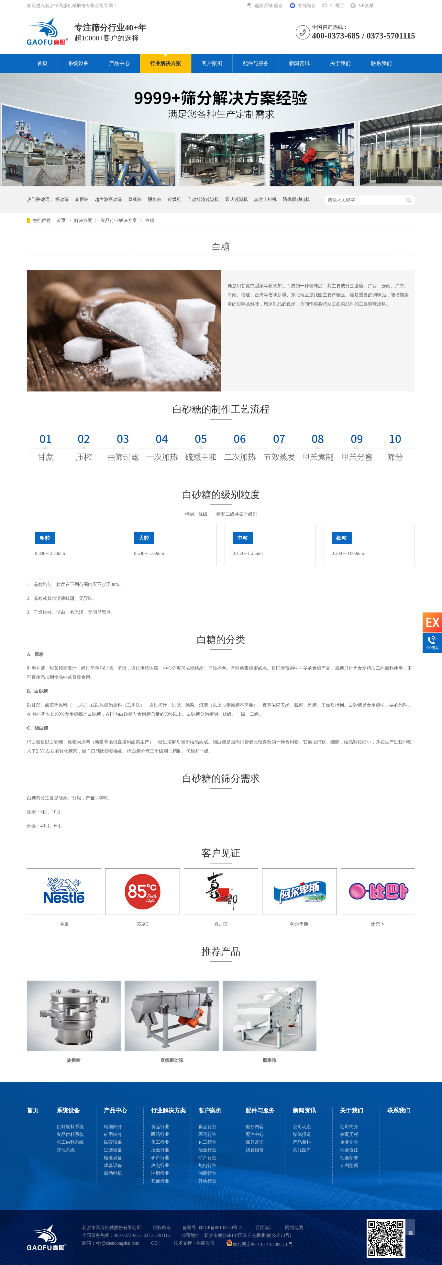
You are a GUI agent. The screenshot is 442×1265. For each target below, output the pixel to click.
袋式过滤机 (236, 199)
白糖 (149, 220)
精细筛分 (113, 1126)
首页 (42, 63)
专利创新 (349, 1165)
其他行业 (160, 1181)
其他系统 (66, 1150)
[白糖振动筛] (48, 42)
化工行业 (160, 1142)
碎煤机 (174, 199)
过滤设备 (113, 1150)
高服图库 (302, 1150)
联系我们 (381, 63)
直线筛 (135, 199)
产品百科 (302, 1142)
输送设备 (113, 1157)
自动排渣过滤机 (203, 199)
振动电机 (113, 1173)
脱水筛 (154, 199)
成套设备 (113, 1165)
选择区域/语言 (269, 5)
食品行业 (160, 1126)
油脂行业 (160, 1173)
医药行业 (160, 1134)
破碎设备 (113, 1142)
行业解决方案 (165, 63)
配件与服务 (256, 63)
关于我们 (340, 63)
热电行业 (160, 1165)
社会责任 (349, 1150)
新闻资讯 (299, 63)
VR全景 (366, 5)
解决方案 (84, 220)
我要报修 (255, 1150)
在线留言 (307, 5)
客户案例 (212, 63)
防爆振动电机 (296, 199)
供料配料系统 (70, 1126)
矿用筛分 (113, 1134)
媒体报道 (302, 1134)
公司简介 (349, 1126)
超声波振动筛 (108, 199)
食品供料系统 (70, 1134)
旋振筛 (82, 199)
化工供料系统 (70, 1142)
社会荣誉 (349, 1157)
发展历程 (349, 1134)
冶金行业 (160, 1150)
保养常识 (255, 1142)
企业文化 (349, 1142)
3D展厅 (337, 5)
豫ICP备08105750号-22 (221, 1227)
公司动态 (302, 1126)
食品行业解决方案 (119, 220)
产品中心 (119, 63)
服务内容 (255, 1126)
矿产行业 (160, 1157)
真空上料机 (265, 199)
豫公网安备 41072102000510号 (263, 1244)
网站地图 (294, 1227)
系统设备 (78, 63)
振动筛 (62, 199)
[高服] (47, 1237)
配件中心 (255, 1134)
